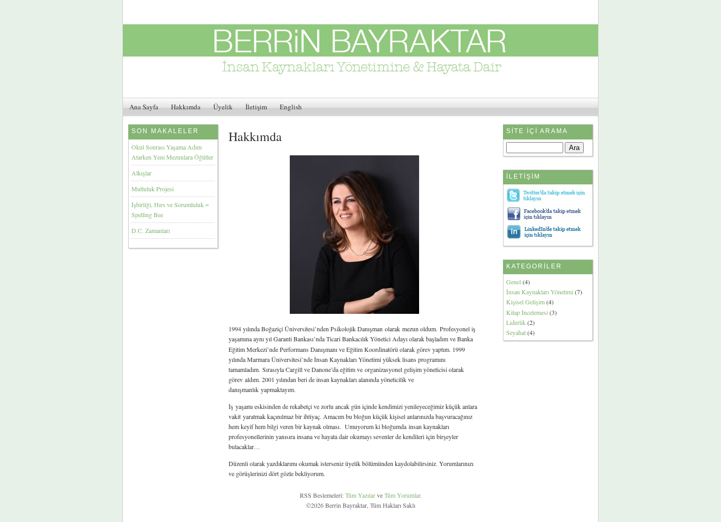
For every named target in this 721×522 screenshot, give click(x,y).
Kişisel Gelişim (525, 301)
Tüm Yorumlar (402, 495)
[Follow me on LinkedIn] (546, 237)
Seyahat (516, 332)
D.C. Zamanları (150, 230)
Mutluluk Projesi (152, 188)
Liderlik (516, 322)
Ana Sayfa (143, 106)
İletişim (256, 106)
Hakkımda (186, 106)
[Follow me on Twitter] (546, 200)
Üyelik (223, 106)
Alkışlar (141, 173)
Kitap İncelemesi (527, 312)
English (291, 106)
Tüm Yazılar (360, 495)
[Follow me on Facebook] (546, 219)
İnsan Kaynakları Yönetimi (539, 291)
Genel (513, 281)
